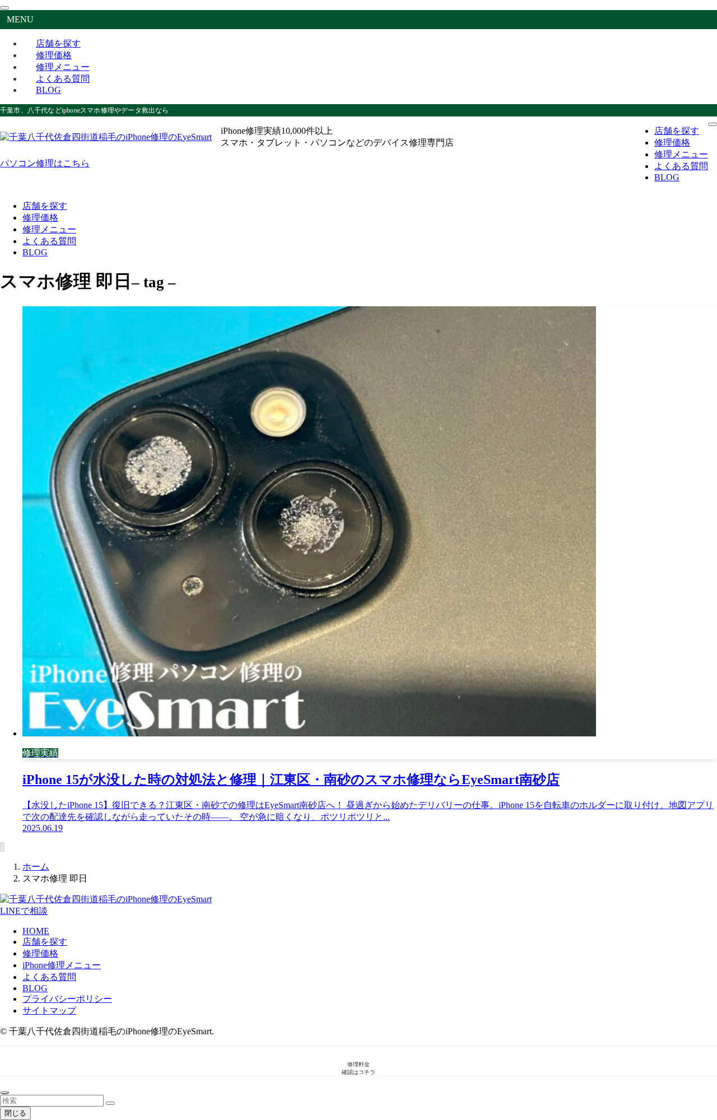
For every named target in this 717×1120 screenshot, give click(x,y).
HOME (35, 931)
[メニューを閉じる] (4, 8)
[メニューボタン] (712, 124)
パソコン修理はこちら (45, 163)
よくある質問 (49, 977)
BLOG (48, 90)
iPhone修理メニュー (61, 965)
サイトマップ (49, 1010)
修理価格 (40, 953)
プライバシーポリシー (67, 999)
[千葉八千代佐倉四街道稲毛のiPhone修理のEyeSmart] (106, 137)
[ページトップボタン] (4, 1092)
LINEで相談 (24, 911)
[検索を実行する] (110, 1103)
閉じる (15, 1113)
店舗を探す (44, 941)
